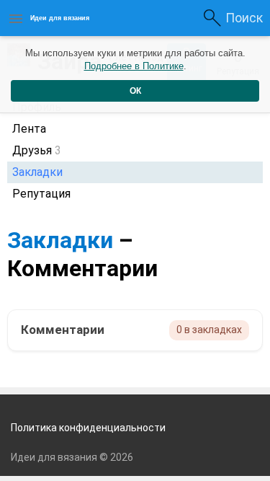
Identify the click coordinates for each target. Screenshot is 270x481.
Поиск (244, 17)
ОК (135, 91)
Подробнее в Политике (134, 66)
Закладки (60, 240)
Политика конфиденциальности (88, 427)
